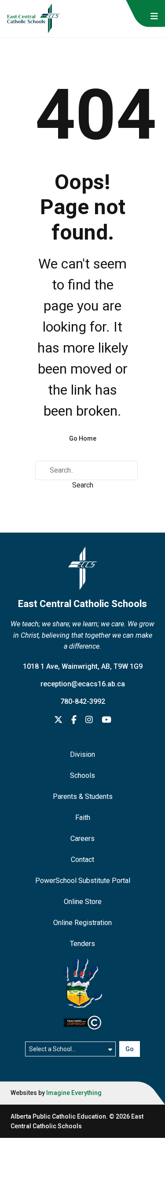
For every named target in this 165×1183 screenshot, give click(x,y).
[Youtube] (106, 720)
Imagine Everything (74, 1092)
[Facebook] (74, 720)
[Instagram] (89, 720)
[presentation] (154, 16)
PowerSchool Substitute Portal (82, 880)
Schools (82, 775)
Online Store (83, 901)
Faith (82, 817)
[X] (58, 720)
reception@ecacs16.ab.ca (82, 684)
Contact (82, 859)
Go (129, 1048)
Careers (82, 838)
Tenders (82, 943)
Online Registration (82, 922)
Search (82, 485)
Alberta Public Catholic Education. (59, 1116)
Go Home (82, 438)
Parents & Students (83, 796)
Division (82, 754)
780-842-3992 (82, 701)
